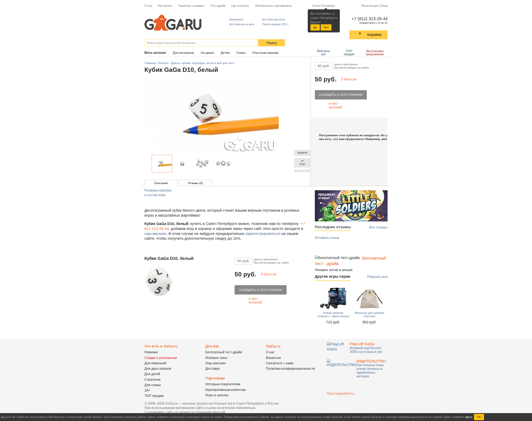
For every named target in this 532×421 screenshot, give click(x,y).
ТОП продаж (349, 52)
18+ (147, 390)
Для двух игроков (157, 368)
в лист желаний (335, 105)
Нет (326, 27)
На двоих (207, 52)
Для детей (152, 374)
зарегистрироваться (262, 234)
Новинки (151, 352)
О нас (148, 5)
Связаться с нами (279, 363)
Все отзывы (378, 227)
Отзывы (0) (195, 183)
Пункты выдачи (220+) (275, 24)
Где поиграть (240, 5)
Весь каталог (155, 52)
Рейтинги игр (323, 52)
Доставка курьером (273, 19)
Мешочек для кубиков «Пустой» (369, 314)
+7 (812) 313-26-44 (369, 18)
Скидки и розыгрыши (160, 358)
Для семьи (152, 385)
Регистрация (369, 5)
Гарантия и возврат (191, 5)
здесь (468, 417)
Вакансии (273, 358)
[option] (162, 163)
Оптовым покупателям (222, 384)
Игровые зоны (216, 358)
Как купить (165, 5)
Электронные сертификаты (273, 5)
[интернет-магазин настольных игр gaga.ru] (172, 23)
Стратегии (152, 379)
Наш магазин (215, 363)
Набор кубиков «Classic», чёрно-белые (333, 314)
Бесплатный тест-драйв (223, 352)
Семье (241, 52)
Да (315, 27)
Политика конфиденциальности (290, 368)
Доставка (212, 368)
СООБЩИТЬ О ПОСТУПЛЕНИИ (340, 94)
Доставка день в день (241, 24)
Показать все (377, 277)
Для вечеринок (183, 52)
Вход (384, 5)
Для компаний (155, 363)
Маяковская (236, 19)
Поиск (271, 43)
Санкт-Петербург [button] (323, 5)
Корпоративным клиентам (225, 390)
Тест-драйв (217, 5)
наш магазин (155, 234)
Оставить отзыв (327, 237)
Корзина (374, 35)
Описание (161, 183)
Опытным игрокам (265, 52)
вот (384, 139)
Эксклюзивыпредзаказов (375, 52)
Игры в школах (216, 395)
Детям (225, 52)
